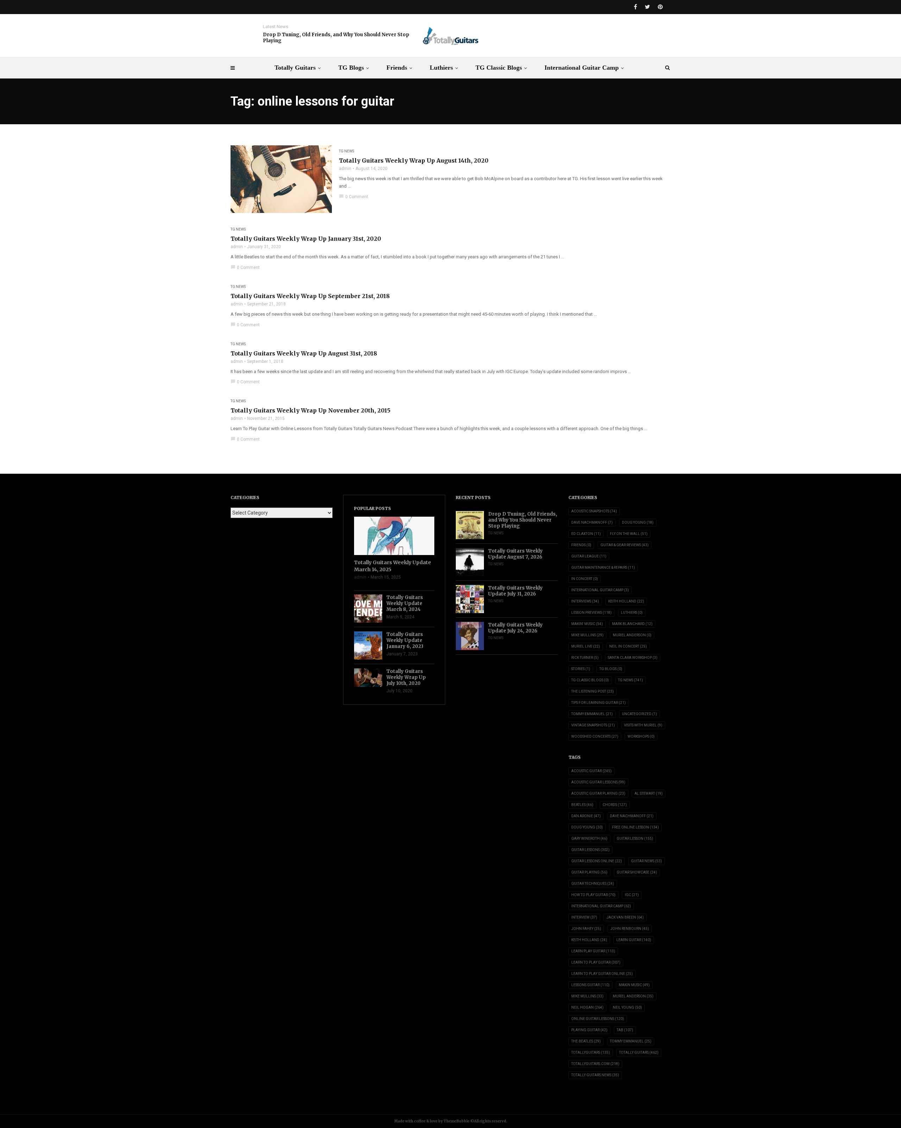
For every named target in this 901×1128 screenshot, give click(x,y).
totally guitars (639, 1052)
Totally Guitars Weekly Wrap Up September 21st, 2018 (310, 296)
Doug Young (638, 522)
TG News (346, 151)
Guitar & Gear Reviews (624, 545)
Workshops (641, 736)
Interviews (585, 601)
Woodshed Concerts (594, 736)
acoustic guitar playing (598, 793)
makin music (634, 985)
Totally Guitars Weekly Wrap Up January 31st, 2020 (306, 238)
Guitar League (588, 556)
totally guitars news (595, 1075)
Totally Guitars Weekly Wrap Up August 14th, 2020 (414, 160)
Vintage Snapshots (593, 725)
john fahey (586, 929)
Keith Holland (626, 601)
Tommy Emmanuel (592, 714)
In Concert (584, 579)
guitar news (646, 861)
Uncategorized (639, 714)
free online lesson (635, 827)
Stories (580, 669)
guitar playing (589, 872)
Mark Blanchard (632, 624)
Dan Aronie (586, 816)
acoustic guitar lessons (598, 782)
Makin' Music (587, 624)
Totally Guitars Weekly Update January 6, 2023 (404, 640)
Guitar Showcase (637, 872)
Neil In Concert (628, 646)
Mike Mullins (587, 635)
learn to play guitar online (602, 974)
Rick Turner (585, 658)
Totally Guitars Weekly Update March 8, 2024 (404, 603)
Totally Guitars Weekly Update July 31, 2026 (515, 591)
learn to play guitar (595, 962)
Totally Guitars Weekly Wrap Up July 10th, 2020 (406, 677)
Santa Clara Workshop (632, 658)
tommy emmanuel (630, 1041)
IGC (632, 895)
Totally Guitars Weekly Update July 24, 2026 (515, 628)
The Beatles (586, 1041)
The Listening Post (592, 691)
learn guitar (633, 940)
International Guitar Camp (581, 67)
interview (584, 917)
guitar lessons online (596, 861)
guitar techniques (592, 884)
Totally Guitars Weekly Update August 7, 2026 (515, 554)
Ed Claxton (586, 534)
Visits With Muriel (643, 725)
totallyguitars (590, 1052)
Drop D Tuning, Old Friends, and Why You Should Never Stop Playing (336, 38)
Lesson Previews (591, 613)
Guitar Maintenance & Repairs (603, 567)
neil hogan (587, 1007)
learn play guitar (593, 951)
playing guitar (589, 1030)
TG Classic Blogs (498, 67)
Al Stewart (649, 793)
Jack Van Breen (625, 917)
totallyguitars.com (595, 1064)
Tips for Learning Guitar (598, 703)
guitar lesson (635, 838)
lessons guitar (590, 985)
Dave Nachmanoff (592, 522)
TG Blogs (351, 67)
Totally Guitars (295, 67)
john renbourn (629, 929)
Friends (396, 67)
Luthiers (441, 67)
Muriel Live (585, 646)
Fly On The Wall (629, 534)
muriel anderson (633, 996)
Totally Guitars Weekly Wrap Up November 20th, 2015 (310, 410)
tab (625, 1030)
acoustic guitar (591, 771)
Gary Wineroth (589, 838)
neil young (627, 1007)
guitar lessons (590, 850)
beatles (582, 805)
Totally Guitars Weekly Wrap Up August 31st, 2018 (304, 353)
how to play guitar (593, 895)
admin (345, 168)
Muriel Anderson (632, 635)
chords (615, 805)
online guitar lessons (597, 1019)
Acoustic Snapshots (594, 511)
